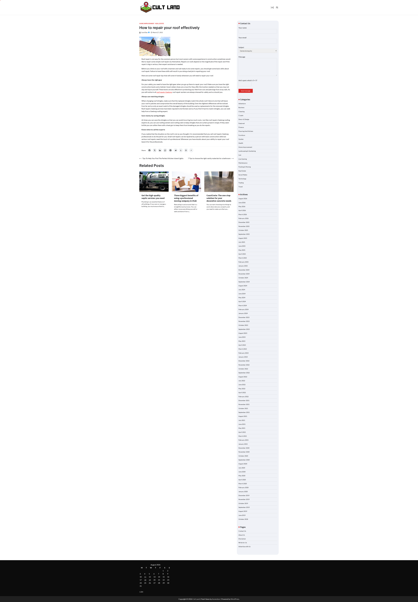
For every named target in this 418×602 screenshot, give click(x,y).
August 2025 (242, 238)
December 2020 (243, 448)
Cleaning (241, 111)
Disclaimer (242, 539)
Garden (241, 139)
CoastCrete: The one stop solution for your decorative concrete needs (218, 198)
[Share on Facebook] (149, 150)
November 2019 (243, 499)
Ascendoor (216, 599)
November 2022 (243, 365)
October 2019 (243, 503)
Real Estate (159, 23)
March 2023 (242, 349)
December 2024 (243, 270)
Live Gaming (242, 159)
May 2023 (241, 341)
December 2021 (243, 400)
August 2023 (242, 333)
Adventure (242, 103)
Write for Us (242, 543)
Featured (241, 123)
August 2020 (242, 464)
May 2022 (241, 388)
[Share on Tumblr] (181, 150)
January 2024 (243, 313)
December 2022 (243, 361)
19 (150, 580)
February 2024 (243, 309)
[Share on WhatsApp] (165, 150)
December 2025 (243, 222)
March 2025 (242, 258)
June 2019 (241, 515)
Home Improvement (146, 23)
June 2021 (241, 424)
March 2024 (242, 305)
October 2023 (243, 325)
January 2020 (243, 491)
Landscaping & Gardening (247, 151)
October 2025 (243, 230)
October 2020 (243, 456)
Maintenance (242, 163)
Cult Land (196, 599)
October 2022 (243, 369)
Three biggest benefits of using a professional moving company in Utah (186, 198)
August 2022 (242, 377)
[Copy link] (191, 150)
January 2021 (243, 444)
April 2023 (242, 345)
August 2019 (242, 511)
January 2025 (243, 266)
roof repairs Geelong (164, 92)
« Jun (141, 591)
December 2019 (243, 495)
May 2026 (241, 206)
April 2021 (242, 432)
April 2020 (242, 480)
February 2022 (243, 396)
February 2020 (243, 487)
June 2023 (241, 337)
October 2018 (243, 519)
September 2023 (244, 329)
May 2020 (241, 476)
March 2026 (242, 214)
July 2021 (241, 420)
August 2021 (242, 416)
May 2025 (241, 250)
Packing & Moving (244, 167)
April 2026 (242, 210)
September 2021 (244, 412)
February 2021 (243, 440)
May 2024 (241, 297)
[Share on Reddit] (176, 150)
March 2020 (242, 483)
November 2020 (243, 452)
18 (145, 580)
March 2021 (242, 436)
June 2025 (241, 246)
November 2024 (243, 274)
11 (145, 577)
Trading (241, 183)
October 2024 (243, 278)
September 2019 (244, 507)
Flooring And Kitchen (245, 131)
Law (239, 155)
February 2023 (243, 353)
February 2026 (243, 218)
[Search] (277, 7)
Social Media (242, 175)
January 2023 (243, 357)
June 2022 (241, 384)
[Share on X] (155, 150)
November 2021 (243, 404)
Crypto (240, 115)
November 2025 (243, 226)
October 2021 (243, 408)
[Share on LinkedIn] (160, 150)
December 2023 (243, 317)
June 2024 (241, 294)
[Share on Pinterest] (170, 150)
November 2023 (243, 321)
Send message (245, 91)
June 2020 (241, 472)
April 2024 (242, 301)
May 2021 (241, 428)
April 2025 (242, 254)
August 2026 (242, 198)
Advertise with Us (244, 546)
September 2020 (244, 460)
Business (241, 107)
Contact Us (242, 531)
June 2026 (241, 202)
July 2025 (241, 242)
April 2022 (242, 392)
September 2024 (244, 282)
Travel (240, 187)
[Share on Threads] (186, 150)
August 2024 (242, 286)
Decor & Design (243, 119)
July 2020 (241, 468)
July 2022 (241, 381)
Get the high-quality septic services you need (153, 196)
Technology (242, 179)
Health (240, 143)
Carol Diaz (144, 32)
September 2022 (244, 373)
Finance (241, 127)
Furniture (241, 135)
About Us (241, 535)
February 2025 (243, 262)
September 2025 (244, 234)
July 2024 (241, 289)
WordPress (235, 599)
